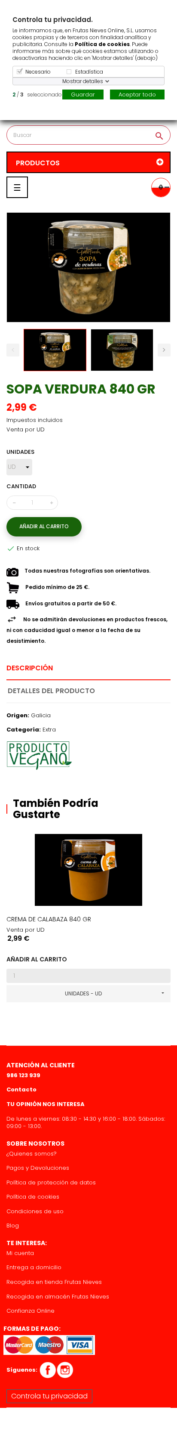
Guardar (83, 94)
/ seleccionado (37, 94)
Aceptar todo (137, 94)
